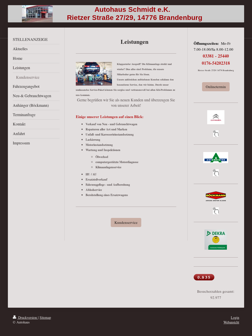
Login (235, 317)
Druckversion (27, 317)
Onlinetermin (216, 86)
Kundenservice (126, 222)
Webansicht (231, 322)
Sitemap (45, 317)
